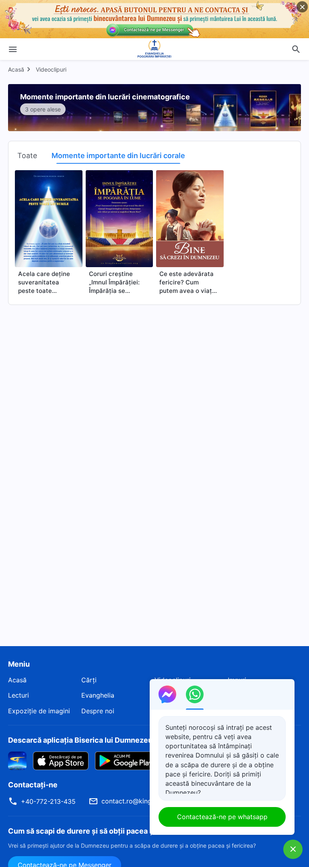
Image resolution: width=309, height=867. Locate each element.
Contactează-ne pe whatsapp (222, 817)
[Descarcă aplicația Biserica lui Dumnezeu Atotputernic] (17, 760)
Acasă (16, 69)
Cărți (89, 680)
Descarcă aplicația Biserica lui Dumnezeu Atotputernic (103, 740)
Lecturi (18, 695)
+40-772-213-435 (48, 801)
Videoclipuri (51, 69)
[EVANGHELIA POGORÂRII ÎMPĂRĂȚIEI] (154, 49)
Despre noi (97, 711)
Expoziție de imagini (39, 711)
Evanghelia (97, 695)
